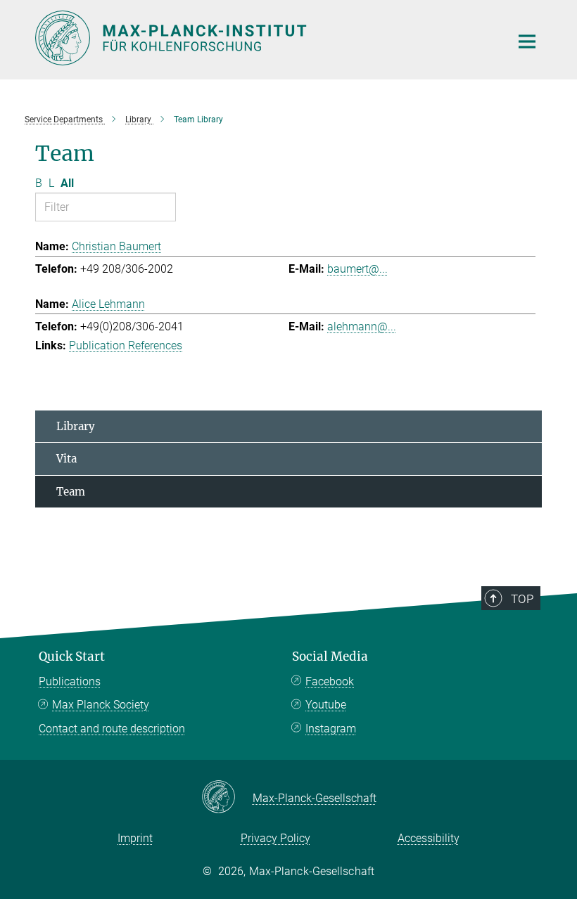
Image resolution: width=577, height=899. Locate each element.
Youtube (325, 704)
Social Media (330, 656)
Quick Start (72, 656)
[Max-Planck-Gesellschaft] (227, 798)
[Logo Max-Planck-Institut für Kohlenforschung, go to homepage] (264, 38)
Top (522, 599)
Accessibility (428, 838)
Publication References (125, 345)
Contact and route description (112, 728)
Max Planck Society (100, 704)
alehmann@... (361, 326)
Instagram (330, 728)
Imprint (135, 838)
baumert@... (357, 269)
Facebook (329, 681)
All (67, 183)
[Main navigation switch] (527, 41)
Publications (70, 681)
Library (75, 426)
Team (70, 491)
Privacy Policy (275, 838)
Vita (66, 458)
